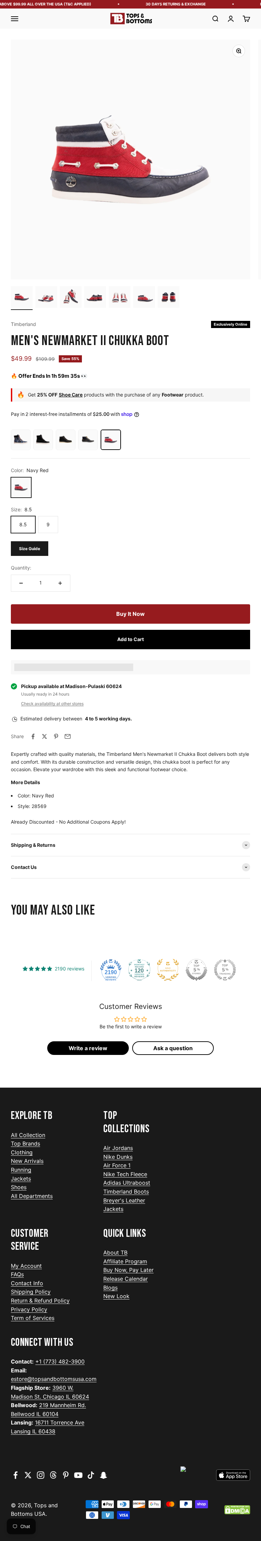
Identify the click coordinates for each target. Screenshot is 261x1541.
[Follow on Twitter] (28, 1475)
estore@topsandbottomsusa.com (54, 1378)
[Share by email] (67, 736)
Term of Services (32, 1317)
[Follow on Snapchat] (103, 1475)
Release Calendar (125, 1278)
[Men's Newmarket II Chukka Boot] (88, 440)
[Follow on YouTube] (78, 1475)
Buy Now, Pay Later (128, 1269)
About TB (115, 1252)
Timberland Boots (126, 1191)
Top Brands (25, 1143)
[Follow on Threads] (53, 1475)
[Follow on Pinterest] (65, 1475)
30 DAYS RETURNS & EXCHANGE (170, 4)
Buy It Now (130, 613)
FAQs (17, 1274)
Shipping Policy (31, 1291)
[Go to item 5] (119, 298)
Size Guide (29, 548)
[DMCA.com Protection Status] (237, 1509)
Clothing (22, 1152)
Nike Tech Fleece (125, 1174)
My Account (26, 1265)
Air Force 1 (116, 1165)
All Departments (32, 1196)
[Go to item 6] (144, 298)
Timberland (23, 324)
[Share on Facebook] (33, 736)
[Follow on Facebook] (15, 1475)
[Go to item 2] (46, 298)
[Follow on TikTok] (90, 1475)
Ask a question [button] (173, 1048)
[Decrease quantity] (21, 583)
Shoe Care (71, 395)
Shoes (19, 1187)
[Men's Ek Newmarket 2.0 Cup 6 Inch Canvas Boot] (21, 440)
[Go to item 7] (168, 298)
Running (21, 1169)
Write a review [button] (88, 1048)
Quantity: (21, 568)
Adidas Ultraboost (126, 1182)
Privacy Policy (29, 1309)
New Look (116, 1296)
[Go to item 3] (71, 298)
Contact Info (27, 1283)
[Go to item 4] (95, 298)
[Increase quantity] (60, 583)
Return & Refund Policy (40, 1300)
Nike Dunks (118, 1156)
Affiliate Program (125, 1261)
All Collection (28, 1135)
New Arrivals (27, 1160)
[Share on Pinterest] (56, 736)
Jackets (21, 1178)
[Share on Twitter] (44, 736)
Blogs (110, 1287)
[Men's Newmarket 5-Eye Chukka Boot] (65, 440)
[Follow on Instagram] (40, 1475)
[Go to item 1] (22, 298)
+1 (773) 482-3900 (60, 1361)
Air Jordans (118, 1148)
